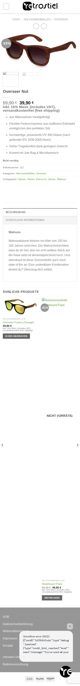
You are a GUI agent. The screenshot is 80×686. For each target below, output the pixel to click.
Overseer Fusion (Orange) (18, 322)
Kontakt (8, 645)
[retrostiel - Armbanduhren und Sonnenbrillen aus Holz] (40, 6)
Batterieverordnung (15, 664)
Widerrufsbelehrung (16, 631)
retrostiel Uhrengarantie (18, 657)
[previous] (9, 50)
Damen (22, 179)
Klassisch (41, 179)
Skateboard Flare (52, 584)
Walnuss (61, 179)
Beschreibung (16, 212)
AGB (6, 616)
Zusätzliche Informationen (25, 220)
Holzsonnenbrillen (37, 19)
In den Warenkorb (16, 336)
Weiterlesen (52, 598)
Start (16, 19)
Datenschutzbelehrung (18, 624)
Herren (30, 179)
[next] (71, 50)
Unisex (51, 179)
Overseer (61, 19)
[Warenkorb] (75, 6)
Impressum (10, 638)
